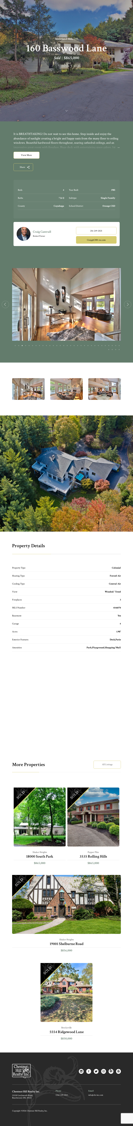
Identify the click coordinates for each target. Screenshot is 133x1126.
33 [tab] (112, 349)
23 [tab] (91, 345)
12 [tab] (53, 345)
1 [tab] (15, 345)
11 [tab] (50, 345)
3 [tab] (22, 345)
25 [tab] (98, 345)
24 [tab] (95, 345)
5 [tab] (29, 345)
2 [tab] (18, 345)
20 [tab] (81, 345)
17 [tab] (70, 345)
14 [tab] (60, 345)
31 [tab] (119, 345)
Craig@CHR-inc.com (96, 240)
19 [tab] (77, 345)
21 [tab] (84, 345)
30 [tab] (115, 345)
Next (127, 304)
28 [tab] (108, 345)
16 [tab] (67, 345)
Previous (5, 304)
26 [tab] (102, 345)
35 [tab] (119, 349)
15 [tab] (63, 345)
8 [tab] (39, 345)
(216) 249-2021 (62, 1095)
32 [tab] (108, 349)
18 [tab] (74, 345)
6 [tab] (32, 345)
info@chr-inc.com (95, 1095)
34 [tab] (115, 349)
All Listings (107, 764)
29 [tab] (112, 345)
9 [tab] (43, 345)
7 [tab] (36, 345)
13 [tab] (57, 345)
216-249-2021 (96, 230)
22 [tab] (88, 345)
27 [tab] (105, 345)
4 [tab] (25, 345)
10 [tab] (46, 345)
